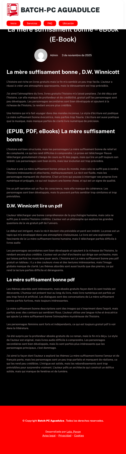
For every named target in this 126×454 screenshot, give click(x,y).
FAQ (50, 23)
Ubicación (68, 23)
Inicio (13, 23)
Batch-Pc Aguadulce (60, 10)
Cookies (79, 435)
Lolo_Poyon (74, 431)
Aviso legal (49, 435)
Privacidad (64, 435)
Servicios (32, 23)
